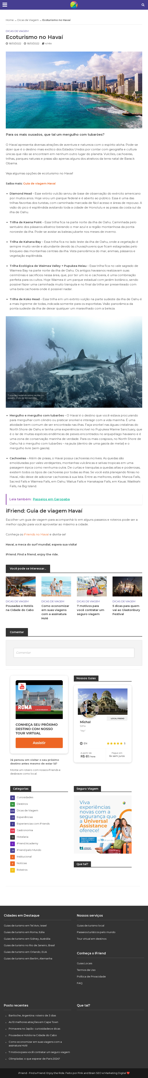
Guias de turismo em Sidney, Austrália (27, 938)
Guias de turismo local (90, 925)
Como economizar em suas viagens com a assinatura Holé (55, 612)
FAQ (79, 983)
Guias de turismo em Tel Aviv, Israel (25, 925)
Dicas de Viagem (28, 20)
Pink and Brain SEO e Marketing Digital (102, 1073)
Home (10, 20)
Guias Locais (84, 963)
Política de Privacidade (91, 976)
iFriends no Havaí (36, 534)
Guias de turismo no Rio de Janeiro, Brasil (29, 945)
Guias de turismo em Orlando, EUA (25, 951)
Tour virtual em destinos (91, 938)
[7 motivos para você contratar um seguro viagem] (92, 586)
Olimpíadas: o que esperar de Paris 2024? (34, 1058)
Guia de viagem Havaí (39, 183)
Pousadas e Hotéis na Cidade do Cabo (20, 608)
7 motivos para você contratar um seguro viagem (90, 610)
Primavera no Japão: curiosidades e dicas (34, 1028)
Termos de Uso (86, 969)
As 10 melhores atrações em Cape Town (33, 1022)
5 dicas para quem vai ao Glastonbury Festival (126, 610)
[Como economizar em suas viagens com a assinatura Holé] (56, 586)
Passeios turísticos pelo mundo (96, 932)
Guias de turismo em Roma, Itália (24, 932)
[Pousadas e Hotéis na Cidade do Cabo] (21, 586)
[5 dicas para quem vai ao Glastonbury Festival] (127, 586)
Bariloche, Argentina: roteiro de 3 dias (32, 1015)
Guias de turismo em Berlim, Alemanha (28, 958)
